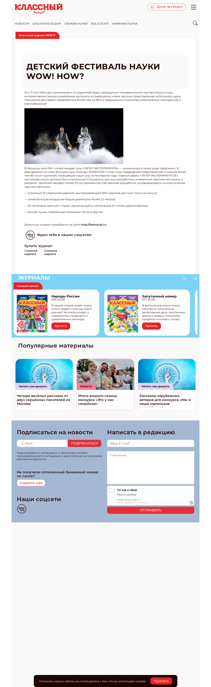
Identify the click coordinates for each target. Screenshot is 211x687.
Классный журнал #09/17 (37, 35)
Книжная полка (124, 23)
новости (22, 23)
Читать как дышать (33, 386)
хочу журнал (169, 7)
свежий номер (76, 23)
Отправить (150, 510)
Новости (86, 386)
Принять (161, 681)
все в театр (99, 23)
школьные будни (46, 23)
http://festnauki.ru (93, 224)
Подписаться (84, 443)
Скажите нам (31, 483)
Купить (61, 326)
